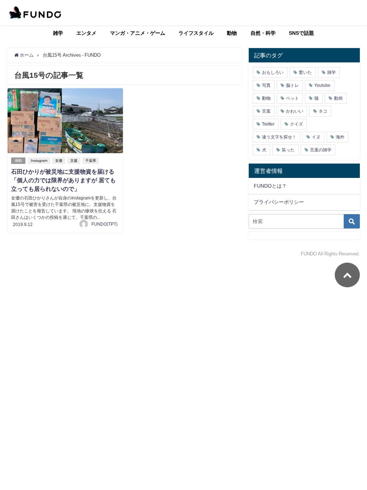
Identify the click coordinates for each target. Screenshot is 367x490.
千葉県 (90, 160)
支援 (73, 160)
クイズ (296, 124)
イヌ (316, 137)
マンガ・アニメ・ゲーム (137, 33)
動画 (338, 98)
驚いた (305, 72)
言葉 (266, 111)
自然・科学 (263, 33)
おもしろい (272, 72)
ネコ (323, 111)
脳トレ (292, 85)
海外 (340, 137)
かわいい (294, 111)
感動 (18, 160)
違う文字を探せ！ (279, 137)
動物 (232, 33)
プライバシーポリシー (279, 201)
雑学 (58, 33)
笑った (288, 150)
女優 (58, 160)
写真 (266, 85)
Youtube (322, 85)
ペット (292, 98)
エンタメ (86, 33)
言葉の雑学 (321, 150)
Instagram (39, 160)
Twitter (268, 124)
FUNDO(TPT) (104, 224)
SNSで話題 (301, 33)
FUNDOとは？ (270, 185)
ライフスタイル (196, 33)
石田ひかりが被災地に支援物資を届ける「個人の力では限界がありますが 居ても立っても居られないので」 (63, 180)
